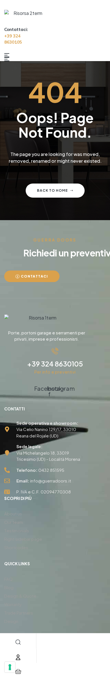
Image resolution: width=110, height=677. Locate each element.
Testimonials (16, 530)
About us (13, 513)
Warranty (13, 604)
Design (11, 621)
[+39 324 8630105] (55, 350)
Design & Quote (20, 595)
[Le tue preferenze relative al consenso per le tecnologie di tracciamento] (10, 667)
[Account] (18, 656)
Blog (9, 587)
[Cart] (18, 670)
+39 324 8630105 (55, 363)
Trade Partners (18, 612)
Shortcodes (16, 547)
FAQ (8, 579)
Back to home (52, 190)
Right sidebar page (23, 539)
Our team (13, 522)
